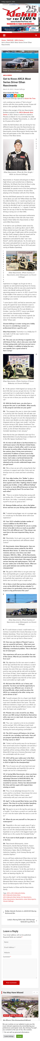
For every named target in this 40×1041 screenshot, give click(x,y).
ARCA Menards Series (18, 893)
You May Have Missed (13, 992)
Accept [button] (19, 1036)
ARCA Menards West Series (11, 897)
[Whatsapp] (18, 95)
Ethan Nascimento (9, 899)
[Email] (22, 95)
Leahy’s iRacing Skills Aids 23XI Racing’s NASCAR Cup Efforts (21, 921)
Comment (7, 957)
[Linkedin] (11, 95)
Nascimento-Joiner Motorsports (25, 899)
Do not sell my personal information (16, 1032)
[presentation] (34, 992)
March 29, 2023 (8, 89)
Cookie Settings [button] (8, 1036)
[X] (4, 95)
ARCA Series (7, 75)
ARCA (8, 893)
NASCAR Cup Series (16, 1015)
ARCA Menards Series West (11, 895)
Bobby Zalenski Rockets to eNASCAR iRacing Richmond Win (20, 912)
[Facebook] (8, 95)
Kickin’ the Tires (30, 98)
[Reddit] (15, 95)
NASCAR (6, 1015)
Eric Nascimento (26, 897)
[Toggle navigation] (4, 35)
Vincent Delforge (19, 89)
